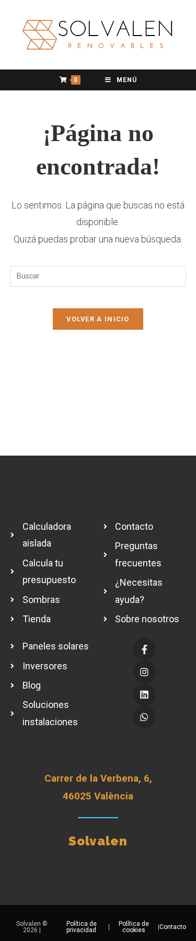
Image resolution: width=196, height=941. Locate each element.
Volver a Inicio (98, 319)
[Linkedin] (144, 694)
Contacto (172, 927)
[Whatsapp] (144, 717)
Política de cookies (134, 927)
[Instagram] (144, 671)
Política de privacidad (81, 927)
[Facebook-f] (144, 649)
